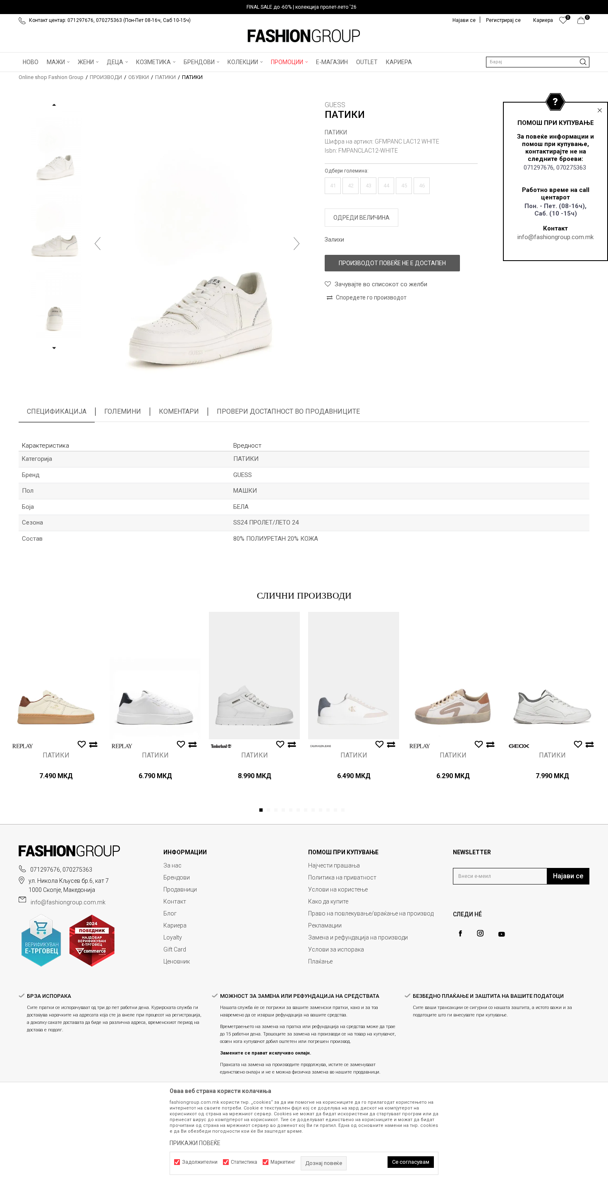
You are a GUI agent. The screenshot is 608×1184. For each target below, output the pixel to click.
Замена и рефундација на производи (358, 937)
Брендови (176, 877)
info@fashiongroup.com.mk (555, 237)
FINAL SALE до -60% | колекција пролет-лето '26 (302, 7)
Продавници (180, 889)
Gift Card (174, 949)
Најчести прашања (334, 865)
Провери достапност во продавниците (288, 411)
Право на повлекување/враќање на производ (370, 913)
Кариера (175, 925)
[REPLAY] (22, 746)
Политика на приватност (342, 877)
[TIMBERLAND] (221, 746)
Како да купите (328, 901)
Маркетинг (282, 1162)
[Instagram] (480, 933)
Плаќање (320, 961)
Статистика (244, 1162)
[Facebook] (460, 933)
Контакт (174, 901)
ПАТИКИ (165, 77)
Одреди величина (361, 217)
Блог (170, 913)
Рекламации (325, 925)
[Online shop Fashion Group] (304, 36)
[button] (537, 62)
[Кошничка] (583, 22)
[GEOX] (519, 746)
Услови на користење (338, 889)
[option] (304, 7)
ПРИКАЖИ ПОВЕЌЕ (195, 1143)
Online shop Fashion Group (51, 77)
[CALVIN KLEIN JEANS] (320, 746)
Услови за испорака (336, 949)
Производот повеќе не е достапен (392, 263)
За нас (172, 865)
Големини (122, 411)
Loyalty (172, 937)
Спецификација (56, 411)
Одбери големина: (347, 171)
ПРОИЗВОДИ (106, 77)
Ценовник (176, 961)
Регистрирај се (503, 20)
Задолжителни (200, 1162)
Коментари (179, 411)
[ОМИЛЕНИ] (563, 22)
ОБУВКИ (138, 77)
